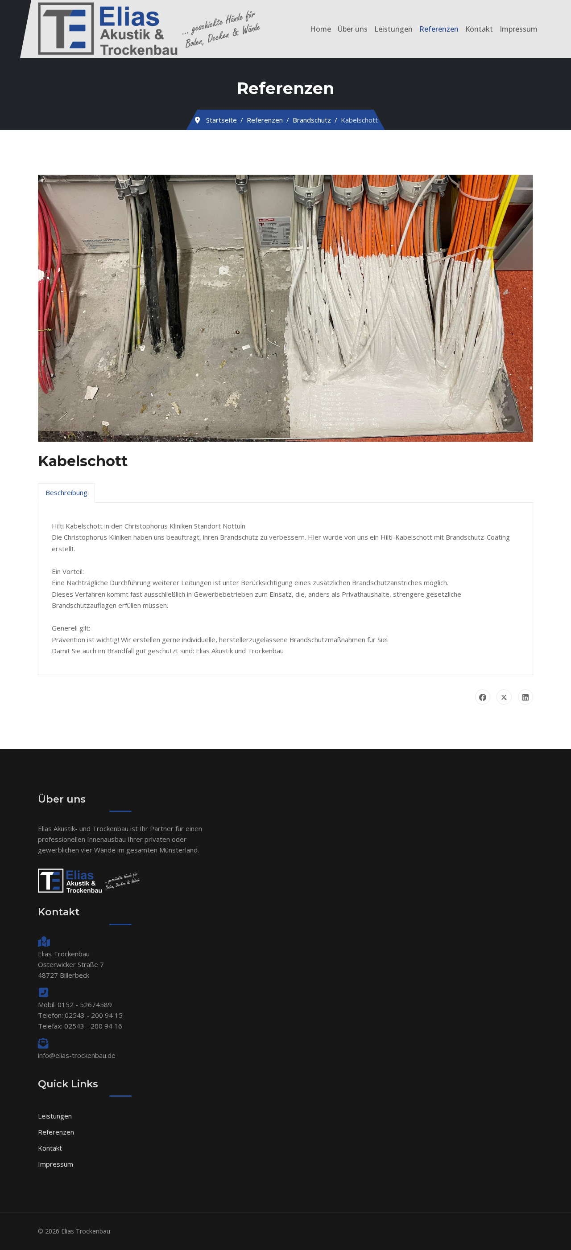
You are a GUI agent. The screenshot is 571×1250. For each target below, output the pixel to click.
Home (320, 29)
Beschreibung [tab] (66, 492)
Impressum (519, 29)
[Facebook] (482, 697)
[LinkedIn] (525, 697)
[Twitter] (504, 697)
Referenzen (439, 29)
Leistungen (393, 29)
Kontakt (479, 29)
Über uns (353, 29)
